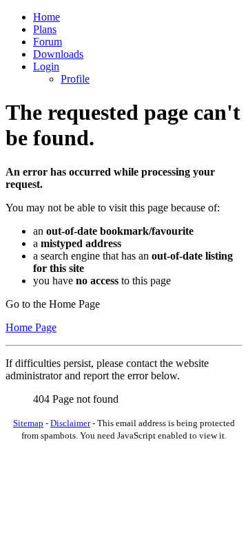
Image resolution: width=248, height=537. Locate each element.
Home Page (31, 327)
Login (46, 66)
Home (46, 17)
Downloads (58, 54)
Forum (47, 42)
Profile (75, 79)
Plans (44, 29)
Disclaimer (70, 423)
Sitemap (28, 423)
